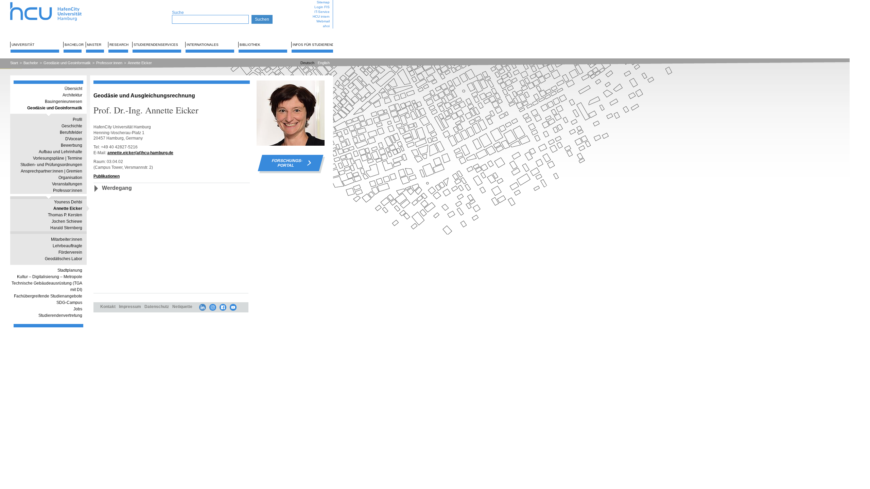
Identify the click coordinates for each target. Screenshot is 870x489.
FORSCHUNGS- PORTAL (287, 163)
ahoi (326, 26)
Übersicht (73, 88)
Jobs (77, 309)
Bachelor (74, 45)
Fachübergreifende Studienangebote (48, 296)
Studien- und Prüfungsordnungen (51, 164)
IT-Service (322, 12)
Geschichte (72, 126)
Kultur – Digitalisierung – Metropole (49, 276)
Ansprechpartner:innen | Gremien (51, 171)
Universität (23, 45)
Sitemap (323, 2)
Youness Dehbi (68, 202)
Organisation (70, 177)
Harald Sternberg (66, 227)
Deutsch (307, 63)
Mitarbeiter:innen (66, 239)
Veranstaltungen (67, 184)
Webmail (323, 21)
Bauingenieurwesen (63, 101)
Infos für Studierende (314, 45)
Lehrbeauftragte (67, 245)
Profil (77, 119)
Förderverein (70, 252)
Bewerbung (71, 145)
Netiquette (182, 306)
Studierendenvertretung (60, 315)
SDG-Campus (69, 302)
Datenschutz (156, 306)
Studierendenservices (156, 45)
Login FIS (322, 7)
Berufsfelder (71, 132)
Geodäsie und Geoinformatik (67, 63)
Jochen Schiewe (67, 221)
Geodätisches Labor (63, 258)
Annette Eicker (140, 63)
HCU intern (321, 16)
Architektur (72, 95)
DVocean (73, 139)
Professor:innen (109, 63)
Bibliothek (250, 45)
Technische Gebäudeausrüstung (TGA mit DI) (47, 286)
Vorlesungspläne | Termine (57, 158)
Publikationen (106, 176)
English (324, 63)
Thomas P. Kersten (65, 215)
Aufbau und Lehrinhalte (60, 151)
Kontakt (108, 306)
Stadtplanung (69, 270)
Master (94, 45)
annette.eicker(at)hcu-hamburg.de (140, 152)
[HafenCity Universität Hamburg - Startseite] (51, 2)
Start (14, 63)
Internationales (203, 45)
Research (118, 45)
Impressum (130, 306)
